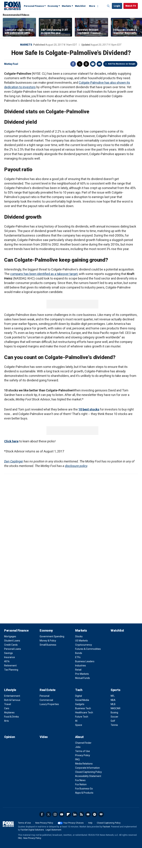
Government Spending (52, 636)
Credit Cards (11, 644)
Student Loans (12, 640)
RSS (81, 814)
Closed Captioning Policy (88, 772)
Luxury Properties (49, 704)
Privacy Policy (82, 755)
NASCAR (115, 708)
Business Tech (83, 708)
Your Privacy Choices (73, 823)
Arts (6, 720)
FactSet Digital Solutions (32, 830)
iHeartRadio (101, 814)
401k (7, 661)
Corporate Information (87, 767)
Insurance (9, 657)
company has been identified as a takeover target (44, 274)
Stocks (79, 636)
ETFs (78, 657)
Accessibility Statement (88, 776)
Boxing (114, 712)
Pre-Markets (82, 673)
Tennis (114, 725)
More (92, 6)
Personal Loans (12, 649)
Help (90, 823)
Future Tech (81, 716)
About (79, 737)
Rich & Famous (12, 700)
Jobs (78, 747)
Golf (113, 720)
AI (76, 720)
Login (117, 6)
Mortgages (10, 636)
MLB (113, 704)
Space (78, 725)
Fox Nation (81, 784)
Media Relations (84, 763)
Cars (6, 708)
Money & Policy (48, 640)
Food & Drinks (11, 716)
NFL (113, 695)
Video (44, 737)
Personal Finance (34, 6)
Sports (115, 690)
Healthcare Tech (84, 712)
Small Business (48, 644)
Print (93, 64)
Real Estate (47, 690)
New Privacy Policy (44, 823)
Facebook (73, 64)
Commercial (46, 700)
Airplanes (9, 712)
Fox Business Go (84, 788)
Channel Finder (83, 742)
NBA (113, 700)
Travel (7, 704)
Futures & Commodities (88, 649)
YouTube (61, 814)
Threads (86, 64)
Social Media (82, 700)
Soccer (114, 716)
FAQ (77, 759)
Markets (66, 6)
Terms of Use (82, 751)
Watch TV (130, 6)
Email (99, 64)
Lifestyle (10, 690)
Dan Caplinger (13, 461)
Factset (106, 826)
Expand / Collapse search (108, 6)
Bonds (78, 653)
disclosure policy (76, 466)
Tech (78, 690)
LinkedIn (75, 814)
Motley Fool (11, 64)
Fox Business (12, 5)
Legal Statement (53, 830)
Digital (78, 695)
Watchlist (80, 6)
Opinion (9, 737)
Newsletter (88, 814)
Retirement (10, 665)
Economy (53, 6)
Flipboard (68, 814)
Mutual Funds (82, 678)
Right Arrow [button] (136, 27)
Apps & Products (84, 792)
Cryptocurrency (83, 644)
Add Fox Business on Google (121, 64)
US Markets (81, 640)
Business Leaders (84, 661)
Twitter (79, 64)
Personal (44, 695)
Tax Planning (11, 669)
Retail (78, 669)
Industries (80, 665)
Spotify (94, 814)
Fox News (80, 780)
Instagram (55, 814)
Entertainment (12, 695)
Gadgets (79, 704)
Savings (8, 653)
